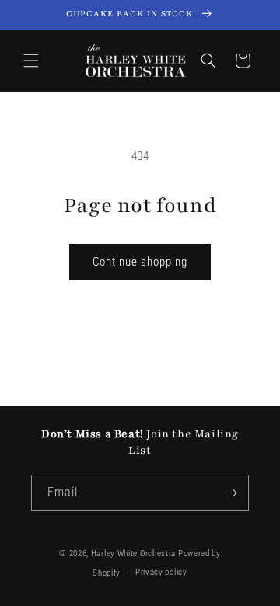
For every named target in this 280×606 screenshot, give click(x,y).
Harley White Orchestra (133, 554)
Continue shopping (140, 262)
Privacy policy (161, 572)
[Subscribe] (231, 493)
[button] (31, 61)
